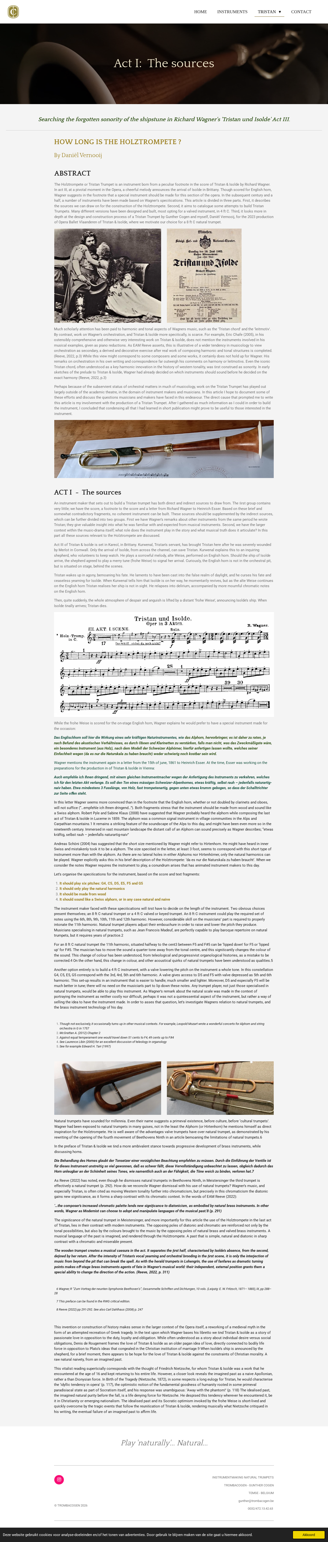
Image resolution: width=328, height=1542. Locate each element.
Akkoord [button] (309, 1535)
